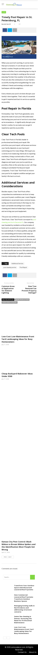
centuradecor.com (18, 647)
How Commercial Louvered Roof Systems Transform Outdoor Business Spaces (23, 598)
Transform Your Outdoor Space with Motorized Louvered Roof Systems (24, 587)
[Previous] (4, 638)
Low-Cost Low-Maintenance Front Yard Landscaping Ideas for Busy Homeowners (18, 339)
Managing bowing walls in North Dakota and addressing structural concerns (24, 609)
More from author (22, 299)
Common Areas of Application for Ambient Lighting (8, 289)
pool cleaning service (9, 267)
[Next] (8, 638)
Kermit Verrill (6, 24)
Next (10, 557)
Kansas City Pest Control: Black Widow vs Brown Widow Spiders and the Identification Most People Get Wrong (18, 545)
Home (3, 12)
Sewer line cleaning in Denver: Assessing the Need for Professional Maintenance (23, 619)
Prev (5, 557)
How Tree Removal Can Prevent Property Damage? (29, 289)
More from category (9, 302)
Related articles (8, 299)
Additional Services (17, 263)
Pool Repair (23, 267)
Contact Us (22, 652)
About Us (32, 652)
